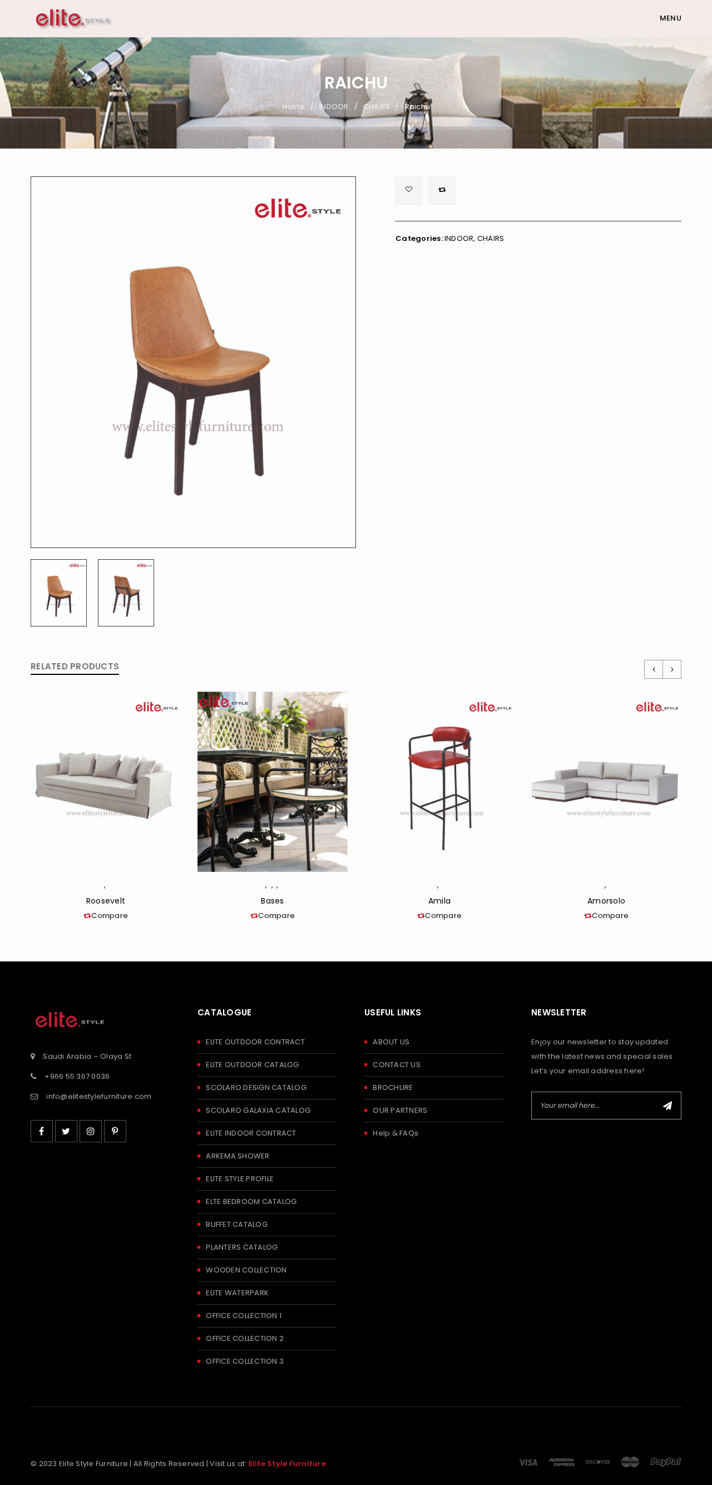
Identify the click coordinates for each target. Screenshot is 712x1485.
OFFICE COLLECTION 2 (245, 1338)
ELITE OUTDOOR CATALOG (252, 1064)
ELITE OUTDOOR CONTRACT (255, 1042)
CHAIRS (376, 106)
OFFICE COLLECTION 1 (243, 1315)
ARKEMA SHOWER (237, 1156)
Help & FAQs (395, 1133)
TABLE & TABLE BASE (270, 887)
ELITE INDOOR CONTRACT (251, 1133)
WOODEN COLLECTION (246, 1270)
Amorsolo (606, 900)
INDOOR (334, 106)
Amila (439, 900)
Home (293, 106)
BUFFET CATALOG (237, 1224)
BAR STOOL (441, 887)
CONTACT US (397, 1064)
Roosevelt (105, 900)
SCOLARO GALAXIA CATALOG (258, 1110)
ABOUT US (391, 1042)
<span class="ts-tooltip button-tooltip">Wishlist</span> (409, 190)
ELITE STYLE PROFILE (240, 1178)
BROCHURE (393, 1087)
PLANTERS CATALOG (242, 1247)
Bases (272, 900)
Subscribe (667, 1105)
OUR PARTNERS (400, 1110)
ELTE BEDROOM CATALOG (251, 1201)
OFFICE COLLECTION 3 (245, 1361)
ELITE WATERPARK (237, 1292)
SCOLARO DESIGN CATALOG (256, 1087)
